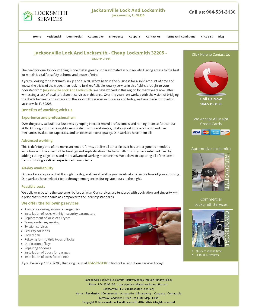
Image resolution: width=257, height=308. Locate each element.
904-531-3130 (221, 12)
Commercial (74, 36)
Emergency (116, 36)
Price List (207, 36)
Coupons (135, 36)
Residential (54, 36)
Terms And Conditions (180, 36)
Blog (221, 36)
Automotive (95, 36)
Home (37, 36)
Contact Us (153, 36)
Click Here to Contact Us (211, 54)
